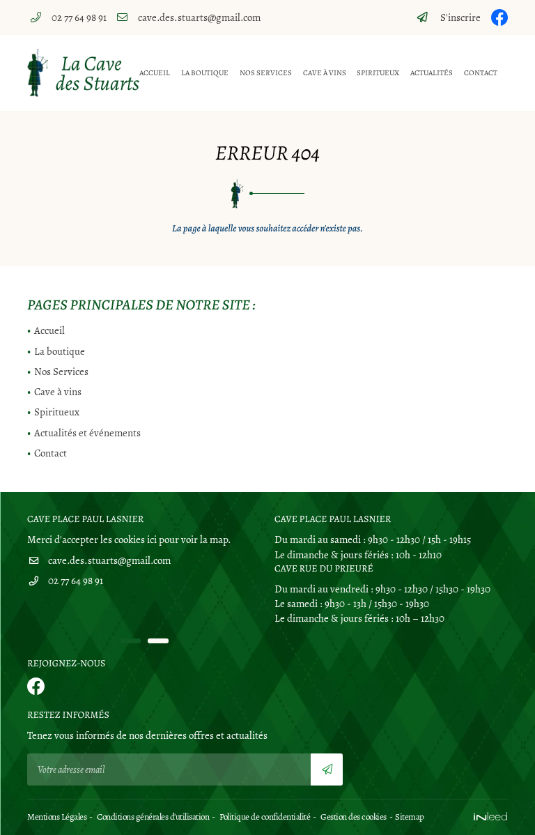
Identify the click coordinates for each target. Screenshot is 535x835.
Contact (480, 73)
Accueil (154, 73)
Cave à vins (324, 73)
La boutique (204, 73)
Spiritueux (378, 73)
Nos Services (266, 73)
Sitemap (409, 816)
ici (152, 539)
